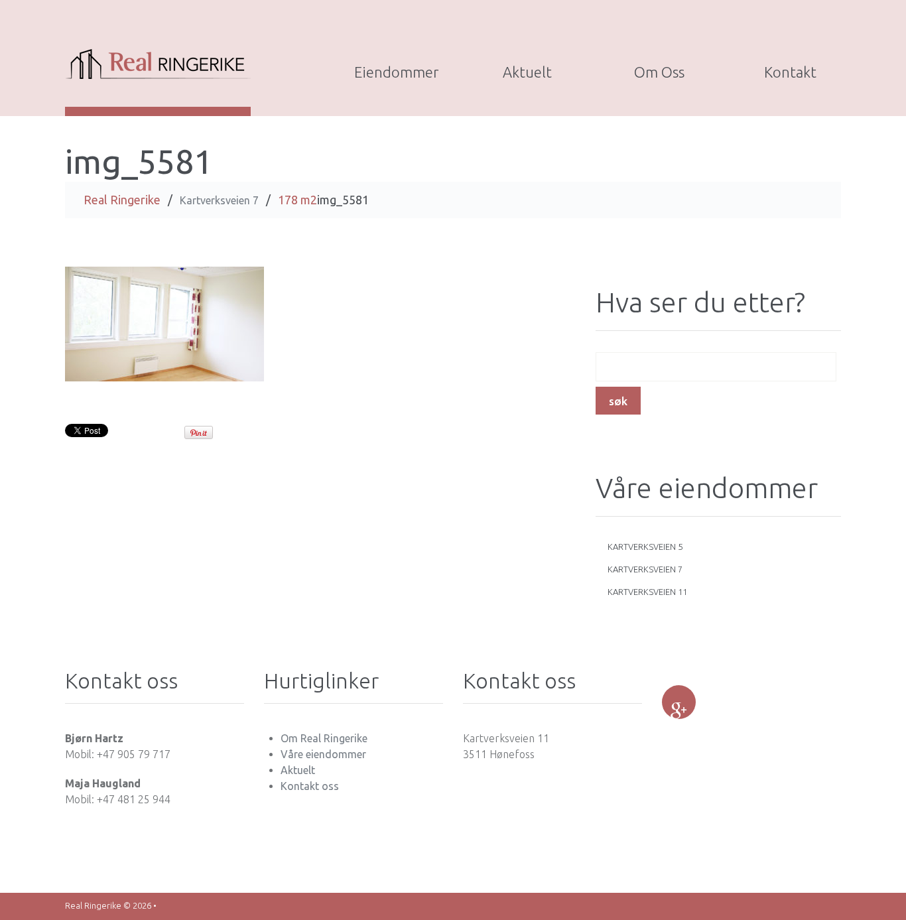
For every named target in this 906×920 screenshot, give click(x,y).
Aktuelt (527, 72)
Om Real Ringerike (324, 738)
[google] (679, 702)
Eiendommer (396, 72)
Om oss (659, 72)
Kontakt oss (310, 786)
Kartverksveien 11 (647, 591)
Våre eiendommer (323, 754)
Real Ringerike (122, 199)
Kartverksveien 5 (645, 546)
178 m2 (297, 199)
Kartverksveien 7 (219, 200)
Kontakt (790, 72)
